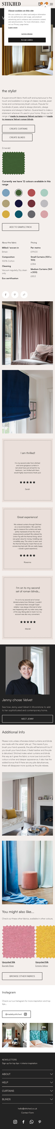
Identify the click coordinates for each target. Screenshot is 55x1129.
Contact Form (27, 1112)
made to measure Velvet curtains (26, 116)
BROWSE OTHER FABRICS (22, 976)
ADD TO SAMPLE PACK (20, 227)
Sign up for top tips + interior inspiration (19, 1063)
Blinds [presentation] (6, 1099)
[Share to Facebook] (5, 294)
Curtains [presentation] (8, 1090)
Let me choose (27, 34)
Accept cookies (27, 40)
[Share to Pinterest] (14, 294)
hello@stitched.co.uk (27, 1108)
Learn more (12, 28)
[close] (45, 6)
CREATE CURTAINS (18, 128)
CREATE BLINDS (17, 137)
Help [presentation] (5, 1082)
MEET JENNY (27, 719)
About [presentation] (6, 1074)
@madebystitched (13, 1014)
